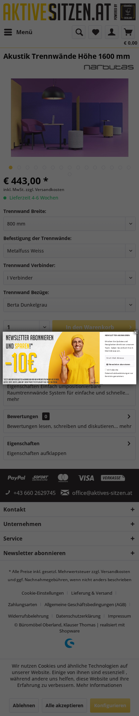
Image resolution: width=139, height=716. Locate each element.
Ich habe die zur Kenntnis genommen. (119, 372)
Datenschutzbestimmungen (117, 373)
